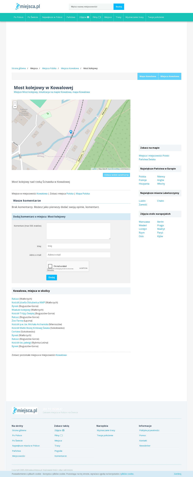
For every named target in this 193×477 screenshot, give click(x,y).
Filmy (95, 17)
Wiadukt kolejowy (21, 309)
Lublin (142, 200)
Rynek (15, 306)
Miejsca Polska (49, 68)
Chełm (160, 200)
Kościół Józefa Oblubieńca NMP (28, 302)
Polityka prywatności (149, 430)
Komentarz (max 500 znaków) (27, 225)
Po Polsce (18, 17)
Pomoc (142, 435)
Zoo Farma (17, 320)
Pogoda (58, 450)
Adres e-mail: (35, 255)
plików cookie (127, 473)
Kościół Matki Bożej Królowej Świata (31, 328)
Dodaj (51, 277)
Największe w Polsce (52, 17)
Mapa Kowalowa (148, 76)
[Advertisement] (96, 44)
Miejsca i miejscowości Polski (154, 155)
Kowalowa (42, 193)
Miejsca (108, 17)
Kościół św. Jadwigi (21, 342)
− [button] (15, 106)
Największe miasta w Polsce (26, 445)
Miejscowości (18, 455)
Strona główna (19, 68)
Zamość (143, 204)
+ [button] (15, 102)
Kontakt (143, 440)
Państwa (71, 17)
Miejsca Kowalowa (70, 68)
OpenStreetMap (114, 169)
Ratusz (15, 298)
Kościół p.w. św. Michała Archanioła (30, 324)
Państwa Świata (147, 159)
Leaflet (94, 169)
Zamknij (177, 473)
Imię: (39, 246)
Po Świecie (33, 17)
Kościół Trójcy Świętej (23, 313)
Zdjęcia (82, 17)
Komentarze (61, 455)
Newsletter (144, 445)
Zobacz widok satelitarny (116, 175)
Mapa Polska (83, 193)
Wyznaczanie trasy (134, 17)
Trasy (118, 17)
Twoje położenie (156, 17)
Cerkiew (16, 331)
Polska (69, 193)
